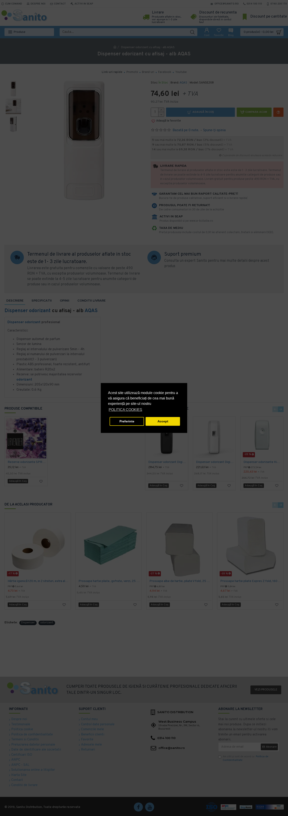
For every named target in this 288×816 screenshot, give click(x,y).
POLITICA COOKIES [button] (125, 410)
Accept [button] (163, 421)
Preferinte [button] (126, 421)
